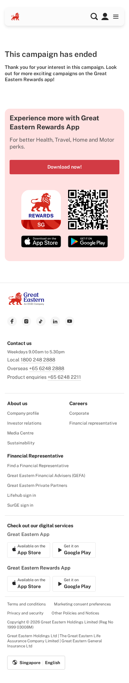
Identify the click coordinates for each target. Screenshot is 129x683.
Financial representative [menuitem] (93, 423)
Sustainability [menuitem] (20, 442)
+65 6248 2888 (46, 368)
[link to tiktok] (41, 321)
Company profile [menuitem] (23, 413)
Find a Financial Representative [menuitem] (38, 465)
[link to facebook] (12, 321)
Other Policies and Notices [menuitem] (75, 613)
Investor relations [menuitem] (24, 423)
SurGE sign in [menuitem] (20, 505)
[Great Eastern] (15, 16)
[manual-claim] (105, 16)
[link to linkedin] (55, 321)
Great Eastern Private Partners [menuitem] (37, 485)
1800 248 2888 (38, 360)
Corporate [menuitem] (79, 413)
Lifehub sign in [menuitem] (21, 495)
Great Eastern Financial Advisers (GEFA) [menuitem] (46, 475)
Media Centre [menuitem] (20, 433)
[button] (94, 16)
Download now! (64, 167)
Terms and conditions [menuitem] (26, 604)
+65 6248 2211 (64, 377)
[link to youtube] (69, 321)
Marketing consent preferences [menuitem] (82, 604)
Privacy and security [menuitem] (25, 613)
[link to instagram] (26, 321)
